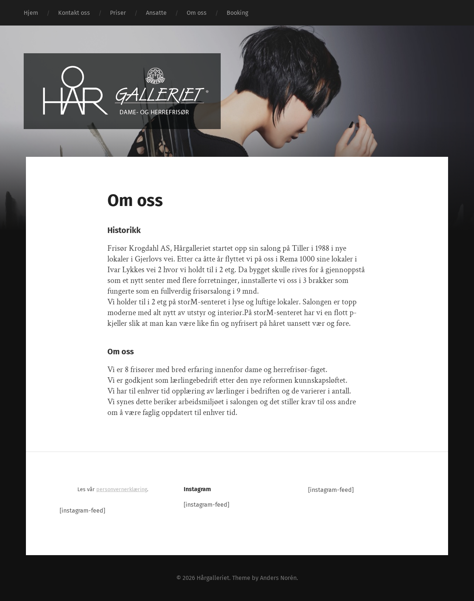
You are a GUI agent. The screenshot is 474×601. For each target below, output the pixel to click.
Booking (237, 12)
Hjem (31, 12)
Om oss (197, 12)
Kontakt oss (74, 12)
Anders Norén (278, 577)
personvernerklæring (121, 489)
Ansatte (156, 12)
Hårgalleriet (213, 577)
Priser (118, 12)
